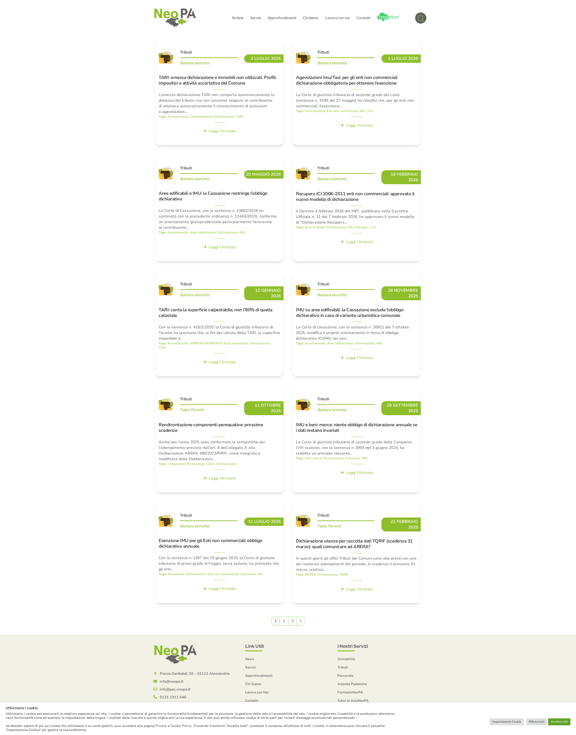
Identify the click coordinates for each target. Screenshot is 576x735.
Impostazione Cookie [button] (506, 722)
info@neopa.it (171, 681)
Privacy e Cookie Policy (173, 726)
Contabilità (346, 659)
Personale (345, 675)
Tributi (343, 667)
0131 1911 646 (173, 697)
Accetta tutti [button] (559, 722)
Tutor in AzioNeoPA (353, 700)
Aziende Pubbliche (352, 684)
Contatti (251, 700)
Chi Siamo (253, 684)
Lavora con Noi (257, 692)
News (249, 659)
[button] (420, 18)
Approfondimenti (258, 675)
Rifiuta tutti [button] (536, 722)
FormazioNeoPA (350, 692)
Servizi (250, 667)
